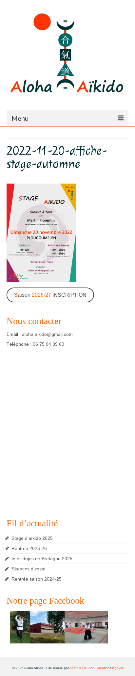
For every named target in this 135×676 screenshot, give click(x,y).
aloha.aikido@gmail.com (47, 334)
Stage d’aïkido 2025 (32, 538)
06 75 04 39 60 (48, 344)
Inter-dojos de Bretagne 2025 (41, 558)
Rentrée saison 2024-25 (36, 579)
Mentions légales (110, 668)
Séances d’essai (28, 568)
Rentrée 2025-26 (29, 548)
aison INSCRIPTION (50, 295)
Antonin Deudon (81, 668)
